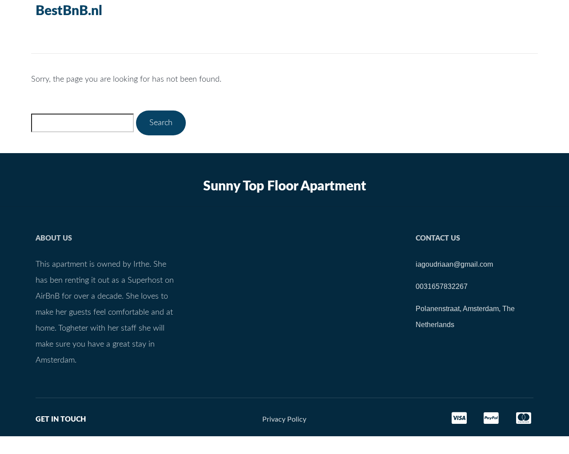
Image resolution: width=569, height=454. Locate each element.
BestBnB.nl (69, 11)
